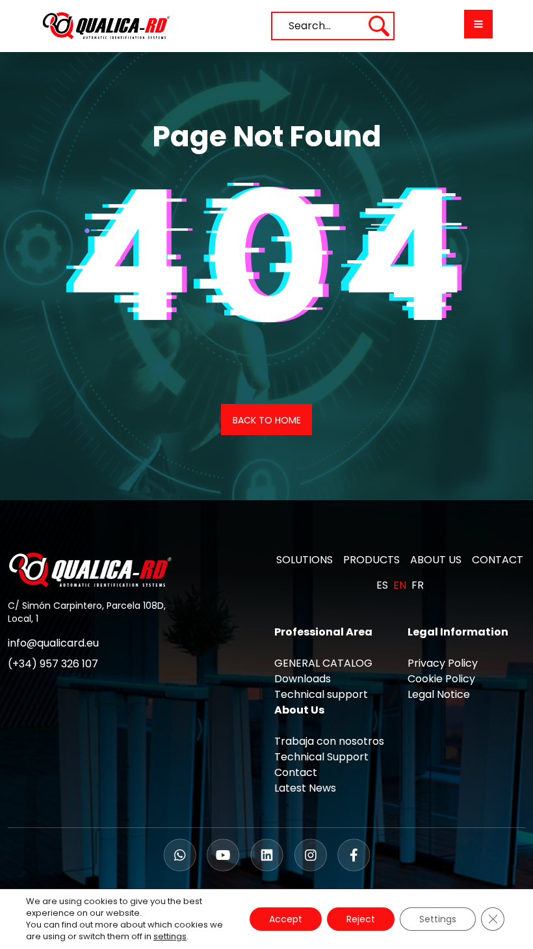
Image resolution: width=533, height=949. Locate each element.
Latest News (305, 788)
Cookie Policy (441, 678)
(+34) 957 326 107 (53, 663)
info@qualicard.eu (53, 642)
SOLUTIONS (304, 559)
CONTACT (497, 559)
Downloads (302, 678)
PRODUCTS (371, 559)
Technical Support (321, 756)
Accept (285, 919)
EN (399, 585)
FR (417, 585)
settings (170, 936)
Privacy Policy (443, 663)
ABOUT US (436, 559)
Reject (360, 919)
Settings (437, 919)
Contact (295, 772)
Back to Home (267, 420)
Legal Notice (439, 694)
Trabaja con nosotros (329, 741)
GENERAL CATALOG (323, 663)
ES (382, 585)
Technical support (321, 694)
